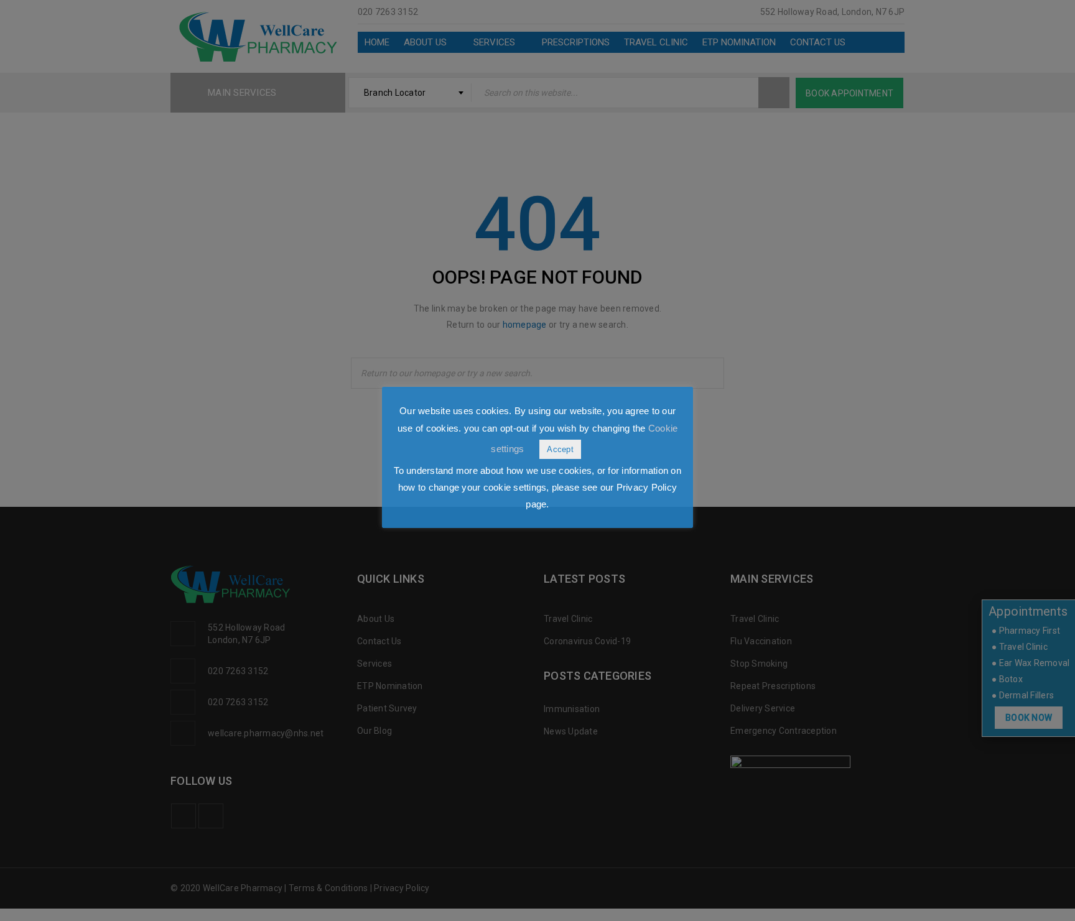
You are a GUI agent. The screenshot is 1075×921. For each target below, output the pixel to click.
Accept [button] (560, 449)
